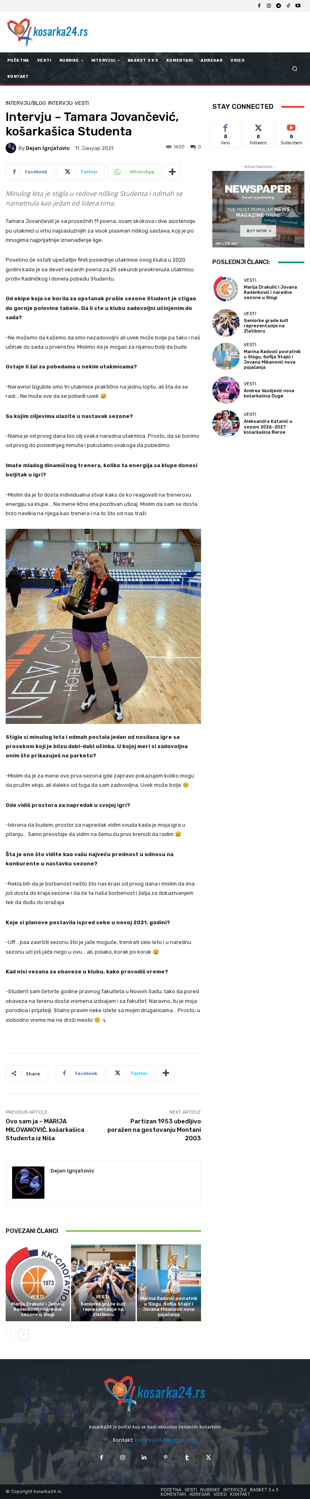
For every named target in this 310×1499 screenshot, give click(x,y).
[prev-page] (11, 1334)
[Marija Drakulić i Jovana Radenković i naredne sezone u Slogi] (38, 1282)
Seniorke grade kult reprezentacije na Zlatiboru (103, 1309)
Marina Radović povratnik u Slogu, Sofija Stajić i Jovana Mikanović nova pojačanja (168, 1306)
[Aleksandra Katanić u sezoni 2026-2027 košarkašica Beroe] (226, 423)
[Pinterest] (166, 1458)
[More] (172, 172)
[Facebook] (259, 6)
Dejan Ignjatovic (48, 148)
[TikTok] (288, 6)
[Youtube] (298, 6)
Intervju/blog (26, 103)
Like (225, 126)
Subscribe (291, 126)
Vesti (82, 103)
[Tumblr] (187, 1458)
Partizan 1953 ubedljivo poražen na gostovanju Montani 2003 (154, 1130)
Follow (258, 126)
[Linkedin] (144, 1458)
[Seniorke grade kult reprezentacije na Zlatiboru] (103, 1282)
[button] (295, 69)
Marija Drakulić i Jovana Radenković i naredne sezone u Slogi (38, 1309)
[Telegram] (278, 6)
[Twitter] (208, 1458)
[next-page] (24, 1334)
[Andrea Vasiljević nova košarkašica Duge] (226, 390)
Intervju (60, 103)
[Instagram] (269, 6)
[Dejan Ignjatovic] (12, 148)
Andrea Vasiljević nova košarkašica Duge (269, 393)
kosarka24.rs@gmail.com (166, 1440)
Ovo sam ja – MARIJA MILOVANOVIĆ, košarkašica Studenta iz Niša (45, 1130)
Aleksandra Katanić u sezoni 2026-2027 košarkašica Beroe (268, 427)
